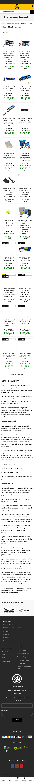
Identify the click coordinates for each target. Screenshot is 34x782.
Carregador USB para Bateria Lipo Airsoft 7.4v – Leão (25, 190)
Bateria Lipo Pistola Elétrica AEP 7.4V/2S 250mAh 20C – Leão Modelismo (8, 356)
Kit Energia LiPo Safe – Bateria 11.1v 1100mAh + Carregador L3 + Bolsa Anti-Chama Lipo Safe (25, 224)
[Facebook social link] (12, 766)
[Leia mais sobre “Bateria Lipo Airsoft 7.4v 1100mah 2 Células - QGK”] (23, 316)
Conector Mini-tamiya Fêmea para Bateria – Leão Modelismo (9, 223)
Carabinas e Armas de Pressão (12, 628)
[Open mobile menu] (2, 7)
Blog (3, 654)
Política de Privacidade (23, 660)
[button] (7, 47)
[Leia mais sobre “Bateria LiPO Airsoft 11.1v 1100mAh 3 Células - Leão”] (7, 284)
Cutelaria (6, 634)
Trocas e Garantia (22, 663)
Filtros (5, 32)
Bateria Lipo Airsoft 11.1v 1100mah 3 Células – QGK (25, 290)
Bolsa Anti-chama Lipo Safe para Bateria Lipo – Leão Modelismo (9, 156)
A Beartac (5, 651)
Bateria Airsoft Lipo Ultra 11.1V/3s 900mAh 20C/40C (9, 259)
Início (3, 24)
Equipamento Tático (9, 641)
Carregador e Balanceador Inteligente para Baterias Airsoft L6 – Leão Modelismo (25, 157)
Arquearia (6, 631)
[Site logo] (17, 6)
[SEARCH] (32, 12)
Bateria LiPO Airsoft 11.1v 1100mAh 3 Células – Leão (9, 290)
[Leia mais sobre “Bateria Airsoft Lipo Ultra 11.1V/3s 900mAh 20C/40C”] (7, 253)
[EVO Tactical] (25, 610)
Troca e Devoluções (22, 650)
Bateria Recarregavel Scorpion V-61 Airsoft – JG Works (25, 120)
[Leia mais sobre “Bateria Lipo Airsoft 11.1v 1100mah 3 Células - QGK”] (23, 284)
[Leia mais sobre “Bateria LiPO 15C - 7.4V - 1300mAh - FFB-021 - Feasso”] (23, 253)
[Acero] (9, 610)
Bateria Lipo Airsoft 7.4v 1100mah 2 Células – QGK (25, 322)
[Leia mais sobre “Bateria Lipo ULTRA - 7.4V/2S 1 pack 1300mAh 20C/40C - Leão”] (23, 349)
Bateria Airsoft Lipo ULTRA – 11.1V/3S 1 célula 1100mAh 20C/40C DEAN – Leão (9, 55)
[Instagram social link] (17, 766)
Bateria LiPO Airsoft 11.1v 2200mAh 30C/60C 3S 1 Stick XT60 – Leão (9, 323)
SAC (3, 658)
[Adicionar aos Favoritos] (10, 47)
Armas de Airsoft (8, 624)
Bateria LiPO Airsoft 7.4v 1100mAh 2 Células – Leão (25, 89)
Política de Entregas (23, 654)
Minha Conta (6, 661)
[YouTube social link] (21, 766)
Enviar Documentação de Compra (24, 667)
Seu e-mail (4, 711)
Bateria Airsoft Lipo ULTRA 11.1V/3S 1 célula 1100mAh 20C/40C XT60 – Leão (25, 55)
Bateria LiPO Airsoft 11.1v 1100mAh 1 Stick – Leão (8, 89)
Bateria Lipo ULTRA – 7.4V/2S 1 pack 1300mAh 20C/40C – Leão (25, 356)
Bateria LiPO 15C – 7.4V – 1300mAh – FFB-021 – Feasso (25, 259)
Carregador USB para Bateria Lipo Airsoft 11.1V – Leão (9, 190)
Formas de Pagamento (23, 657)
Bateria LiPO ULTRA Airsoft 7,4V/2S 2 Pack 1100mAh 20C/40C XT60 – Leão (9, 122)
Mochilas (6, 638)
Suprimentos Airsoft (13, 24)
